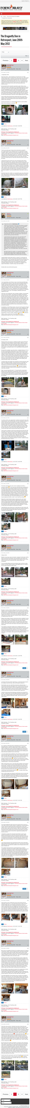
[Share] (27, 69)
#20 (28, 337)
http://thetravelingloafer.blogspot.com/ (11, 135)
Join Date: (9, 69)
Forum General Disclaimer (6, 46)
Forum (4, 16)
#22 (28, 483)
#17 (28, 148)
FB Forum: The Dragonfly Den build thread (10, 132)
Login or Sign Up (25, 0)
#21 (28, 417)
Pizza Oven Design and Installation (13, 16)
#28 (28, 900)
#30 (28, 1024)
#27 (28, 822)
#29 (28, 948)
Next (26, 60)
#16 (28, 72)
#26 (28, 743)
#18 (28, 221)
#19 (28, 279)
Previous (5, 60)
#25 (28, 679)
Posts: (17, 69)
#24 (28, 607)
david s (9, 213)
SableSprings (10, 65)
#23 (28, 552)
